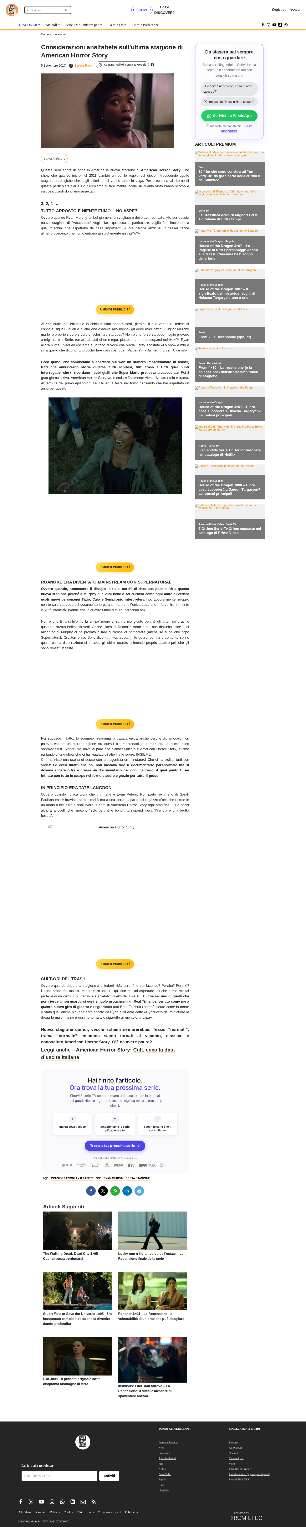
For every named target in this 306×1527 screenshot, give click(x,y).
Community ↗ (236, 1458)
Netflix (162, 1468)
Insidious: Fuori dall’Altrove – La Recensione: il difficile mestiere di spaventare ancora (145, 1391)
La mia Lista (117, 25)
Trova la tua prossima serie (115, 1145)
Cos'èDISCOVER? (164, 10)
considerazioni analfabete (72, 1178)
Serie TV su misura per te (83, 25)
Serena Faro (83, 65)
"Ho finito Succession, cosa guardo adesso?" (228, 88)
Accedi (295, 9)
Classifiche (164, 1490)
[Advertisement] (115, 271)
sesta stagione (138, 1178)
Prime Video (165, 1474)
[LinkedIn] (127, 1191)
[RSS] (93, 1501)
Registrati (279, 9)
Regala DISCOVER (239, 1479)
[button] (39, 24)
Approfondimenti (167, 1458)
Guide (162, 1485)
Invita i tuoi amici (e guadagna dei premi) (249, 1474)
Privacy (55, 1512)
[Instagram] (268, 25)
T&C (80, 1512)
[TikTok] (280, 25)
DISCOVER (142, 10)
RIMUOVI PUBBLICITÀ (115, 309)
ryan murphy (114, 1178)
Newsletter (234, 1453)
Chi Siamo (25, 1512)
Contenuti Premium (168, 1442)
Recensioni (59, 34)
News (161, 1447)
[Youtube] (41, 1501)
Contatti (41, 1512)
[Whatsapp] (286, 25)
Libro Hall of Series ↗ (240, 1468)
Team (90, 1512)
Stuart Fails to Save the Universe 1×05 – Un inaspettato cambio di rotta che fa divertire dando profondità (77, 1319)
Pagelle (162, 1479)
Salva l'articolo (54, 158)
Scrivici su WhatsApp (232, 116)
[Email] (139, 1191)
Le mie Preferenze (145, 25)
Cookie (68, 1512)
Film (161, 1463)
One (99, 1178)
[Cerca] (66, 10)
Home (45, 34)
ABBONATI (235, 1447)
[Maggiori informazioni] (152, 64)
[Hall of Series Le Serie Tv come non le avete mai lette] (12, 10)
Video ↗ (233, 1463)
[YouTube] (274, 25)
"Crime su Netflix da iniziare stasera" (229, 101)
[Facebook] (263, 25)
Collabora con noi (109, 1512)
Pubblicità (131, 1512)
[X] (103, 1191)
